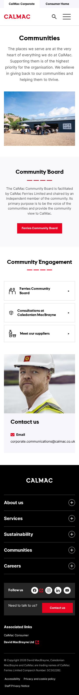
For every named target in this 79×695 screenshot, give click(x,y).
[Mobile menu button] (67, 16)
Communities (18, 550)
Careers (12, 566)
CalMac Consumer (16, 635)
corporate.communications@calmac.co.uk (43, 441)
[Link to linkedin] (57, 590)
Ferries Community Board (39, 228)
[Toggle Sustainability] (71, 534)
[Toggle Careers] (71, 566)
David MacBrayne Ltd (19, 642)
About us (13, 502)
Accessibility (12, 678)
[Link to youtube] (67, 590)
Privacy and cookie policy (40, 678)
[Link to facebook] (37, 590)
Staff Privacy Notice (17, 686)
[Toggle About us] (71, 502)
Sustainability (18, 534)
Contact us (57, 607)
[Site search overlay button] (54, 16)
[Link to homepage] (17, 17)
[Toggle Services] (71, 518)
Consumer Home (57, 3)
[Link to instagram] (48, 590)
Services (13, 518)
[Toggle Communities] (71, 550)
